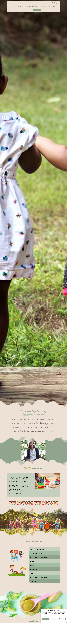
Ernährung (44, 6)
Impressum (58, 621)
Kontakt (37, 10)
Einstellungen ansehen (61, 618)
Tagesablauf (27, 6)
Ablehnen (52, 618)
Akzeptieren (45, 618)
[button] (65, 610)
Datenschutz (54, 621)
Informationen (52, 6)
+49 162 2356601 (55, 3)
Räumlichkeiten (36, 6)
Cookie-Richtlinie (50, 621)
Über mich (20, 6)
